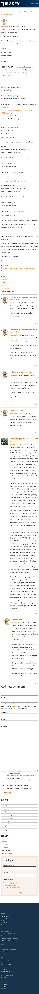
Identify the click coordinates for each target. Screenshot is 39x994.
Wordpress (4, 984)
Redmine (3, 989)
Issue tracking (6, 824)
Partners (3, 925)
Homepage (4, 712)
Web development (7, 809)
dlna (2, 285)
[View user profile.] (4, 22)
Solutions (5, 931)
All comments (9, 788)
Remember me (8, 879)
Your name (4, 691)
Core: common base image (8, 934)
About (3, 913)
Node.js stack (4, 980)
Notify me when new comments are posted (15, 785)
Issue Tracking (4, 967)
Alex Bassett (5, 26)
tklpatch (4, 280)
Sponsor (3, 927)
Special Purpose (5, 971)
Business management (9, 818)
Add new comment (8, 291)
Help (4, 836)
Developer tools (7, 830)
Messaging (5, 821)
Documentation (7, 853)
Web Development (6, 964)
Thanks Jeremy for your (21, 619)
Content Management (6, 960)
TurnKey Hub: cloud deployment (9, 936)
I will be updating (17, 410)
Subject (3, 719)
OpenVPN (3, 978)
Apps (4, 800)
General (14, 12)
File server (3, 986)
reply (35, 323)
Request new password (12, 887)
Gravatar (15, 706)
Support (6, 844)
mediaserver (5, 288)
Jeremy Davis (14, 444)
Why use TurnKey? (6, 916)
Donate (3, 953)
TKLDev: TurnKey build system (9, 940)
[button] (34, 3)
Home (3, 12)
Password (6, 872)
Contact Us (4, 922)
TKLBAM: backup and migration (9, 938)
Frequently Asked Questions (8, 949)
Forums (8, 12)
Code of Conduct (5, 918)
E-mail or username (9, 865)
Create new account (11, 885)
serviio (3, 282)
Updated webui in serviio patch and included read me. (20, 268)
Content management (8, 815)
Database (5, 827)
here (27, 506)
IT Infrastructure (7, 812)
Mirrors (3, 920)
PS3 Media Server (28, 535)
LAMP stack (4, 982)
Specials (4, 806)
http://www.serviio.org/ (19, 341)
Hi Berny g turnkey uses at (20, 372)
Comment (4, 726)
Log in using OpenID (11, 883)
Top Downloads (7, 975)
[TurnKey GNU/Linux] (10, 6)
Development (6, 850)
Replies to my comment (24, 788)
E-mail (3, 698)
